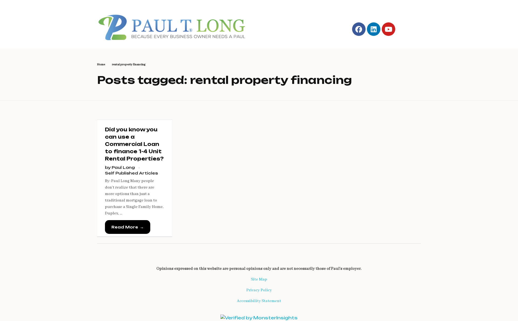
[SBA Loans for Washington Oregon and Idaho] (175, 26)
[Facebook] (359, 29)
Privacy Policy (259, 290)
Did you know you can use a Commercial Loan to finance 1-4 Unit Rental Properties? (134, 144)
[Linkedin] (373, 29)
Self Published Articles (131, 173)
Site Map (259, 279)
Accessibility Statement (259, 301)
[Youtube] (388, 29)
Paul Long (124, 167)
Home (101, 64)
